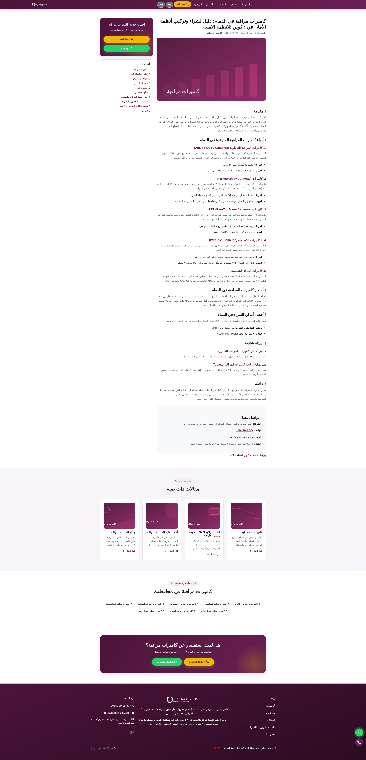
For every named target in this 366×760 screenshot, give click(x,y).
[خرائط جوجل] (131, 732)
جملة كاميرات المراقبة (122, 532)
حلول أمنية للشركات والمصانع (134, 97)
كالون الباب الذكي (139, 74)
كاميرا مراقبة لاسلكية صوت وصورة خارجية (204, 534)
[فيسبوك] (133, 732)
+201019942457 (244, 430)
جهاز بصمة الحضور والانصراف (134, 101)
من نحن (234, 4)
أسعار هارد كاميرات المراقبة (162, 532)
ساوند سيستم (141, 92)
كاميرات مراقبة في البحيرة (181, 611)
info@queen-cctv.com (242, 437)
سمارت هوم (142, 87)
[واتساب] (359, 732)
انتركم (145, 110)
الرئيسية (198, 4)
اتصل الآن (180, 4)
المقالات (222, 4)
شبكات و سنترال (140, 78)
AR (161, 4)
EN (169, 4)
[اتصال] (359, 742)
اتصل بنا (246, 4)
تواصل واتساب (165, 661)
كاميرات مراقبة (213, 33)
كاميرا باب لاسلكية (252, 532)
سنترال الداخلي (141, 83)
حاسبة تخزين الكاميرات (261, 727)
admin (217, 747)
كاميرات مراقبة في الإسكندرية (183, 604)
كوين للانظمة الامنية (238, 455)
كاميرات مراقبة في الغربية (150, 611)
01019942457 (197, 661)
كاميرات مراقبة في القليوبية (118, 604)
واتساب (124, 48)
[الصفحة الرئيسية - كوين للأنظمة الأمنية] (39, 4)
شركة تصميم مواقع (102, 747)
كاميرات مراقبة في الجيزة (216, 604)
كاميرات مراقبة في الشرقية (150, 604)
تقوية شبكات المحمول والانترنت (133, 106)
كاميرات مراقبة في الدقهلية (213, 611)
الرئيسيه (271, 705)
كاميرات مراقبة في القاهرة (246, 604)
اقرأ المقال (257, 551)
